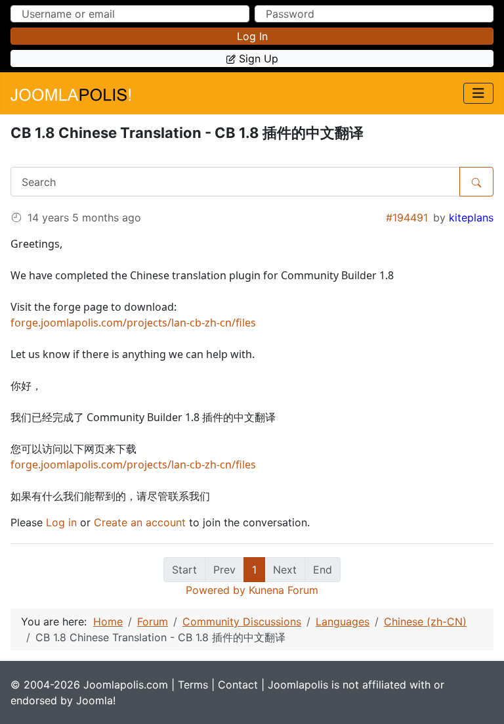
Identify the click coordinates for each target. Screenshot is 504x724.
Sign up (258, 58)
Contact (238, 684)
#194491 (407, 217)
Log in (252, 36)
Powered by (215, 590)
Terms (193, 684)
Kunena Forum (283, 590)
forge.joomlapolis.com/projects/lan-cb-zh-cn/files (133, 322)
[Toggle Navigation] (478, 93)
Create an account (140, 522)
